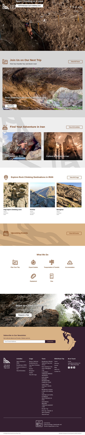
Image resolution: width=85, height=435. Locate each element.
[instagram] (73, 7)
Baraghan (31, 370)
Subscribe (50, 341)
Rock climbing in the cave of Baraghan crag (47, 368)
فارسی (66, 7)
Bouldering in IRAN (21, 365)
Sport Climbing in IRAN (21, 362)
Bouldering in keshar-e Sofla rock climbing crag (47, 391)
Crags (31, 358)
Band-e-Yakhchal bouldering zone (33, 362)
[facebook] (70, 7)
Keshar (31, 368)
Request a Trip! (23, 315)
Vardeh (31, 372)
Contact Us (57, 371)
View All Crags (74, 177)
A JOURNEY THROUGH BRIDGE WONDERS (47, 373)
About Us (56, 369)
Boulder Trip (45, 408)
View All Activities (74, 127)
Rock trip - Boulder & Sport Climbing (47, 411)
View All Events (74, 233)
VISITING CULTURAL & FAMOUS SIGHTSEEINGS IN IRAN (47, 397)
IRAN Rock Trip (59, 358)
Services (56, 363)
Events (56, 365)
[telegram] (76, 7)
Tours (43, 358)
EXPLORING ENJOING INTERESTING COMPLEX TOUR (46, 380)
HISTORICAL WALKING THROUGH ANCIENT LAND (47, 404)
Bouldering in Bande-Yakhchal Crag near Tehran (47, 363)
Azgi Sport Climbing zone (34, 365)
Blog (55, 367)
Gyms (56, 361)
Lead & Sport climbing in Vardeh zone (46, 386)
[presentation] (3, 25)
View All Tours (75, 61)
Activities (19, 358)
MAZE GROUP (78, 433)
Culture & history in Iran (21, 367)
